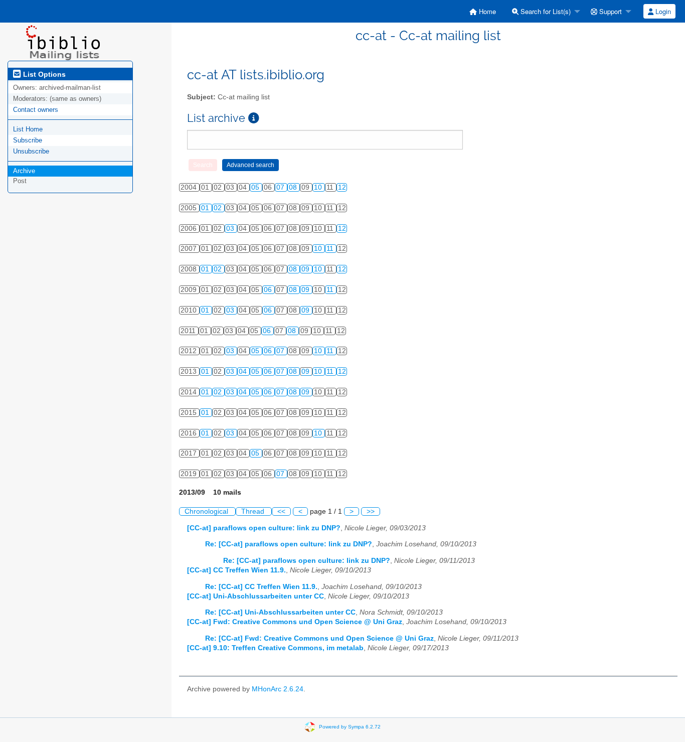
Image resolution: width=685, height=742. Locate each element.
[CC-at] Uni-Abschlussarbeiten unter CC (255, 596)
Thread (253, 511)
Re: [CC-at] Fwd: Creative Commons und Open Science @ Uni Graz (319, 638)
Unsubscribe (31, 151)
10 (319, 187)
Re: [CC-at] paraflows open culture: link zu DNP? (288, 544)
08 (294, 187)
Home (486, 11)
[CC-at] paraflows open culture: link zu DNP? (263, 528)
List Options (43, 74)
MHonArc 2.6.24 (277, 689)
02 (219, 208)
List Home (28, 129)
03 (231, 228)
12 (342, 187)
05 (256, 187)
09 (306, 269)
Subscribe (27, 140)
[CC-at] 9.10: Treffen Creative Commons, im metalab (275, 648)
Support (609, 11)
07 (281, 187)
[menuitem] (482, 11)
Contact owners (35, 109)
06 (269, 289)
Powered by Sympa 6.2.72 (350, 726)
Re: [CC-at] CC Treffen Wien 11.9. (261, 586)
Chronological (207, 511)
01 (206, 208)
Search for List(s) (545, 11)
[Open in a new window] (253, 118)
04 (244, 371)
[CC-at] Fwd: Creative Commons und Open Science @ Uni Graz (294, 622)
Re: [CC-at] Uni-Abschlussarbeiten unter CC (280, 612)
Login (662, 11)
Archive (24, 171)
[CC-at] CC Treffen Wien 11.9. (236, 570)
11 (330, 248)
